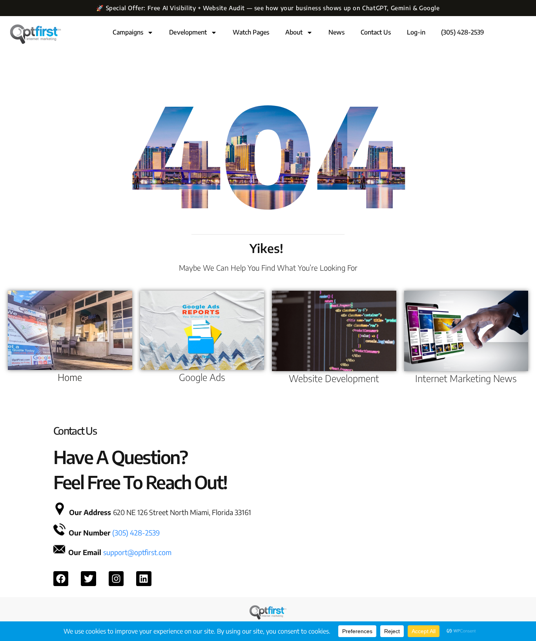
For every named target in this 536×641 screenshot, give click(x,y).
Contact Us (376, 32)
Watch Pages (251, 32)
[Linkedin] (143, 578)
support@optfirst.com (137, 552)
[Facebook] (60, 578)
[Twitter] (88, 578)
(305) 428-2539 (462, 32)
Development (188, 32)
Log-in (416, 32)
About (294, 32)
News (336, 32)
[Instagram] (116, 578)
